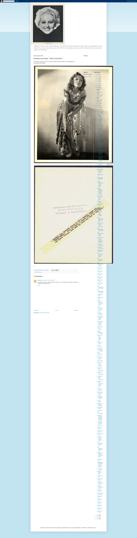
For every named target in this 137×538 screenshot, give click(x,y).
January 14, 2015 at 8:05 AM (48, 280)
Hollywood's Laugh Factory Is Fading (99, 438)
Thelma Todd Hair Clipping (100, 328)
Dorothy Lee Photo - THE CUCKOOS (100, 378)
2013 (97, 517)
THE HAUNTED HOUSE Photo (100, 255)
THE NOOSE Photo (100, 479)
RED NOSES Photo (100, 408)
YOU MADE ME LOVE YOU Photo (100, 350)
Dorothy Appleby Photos (99, 137)
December (99, 89)
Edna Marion (100, 360)
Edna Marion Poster (100, 358)
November (99, 92)
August (99, 100)
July (98, 101)
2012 (97, 518)
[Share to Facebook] (56, 270)
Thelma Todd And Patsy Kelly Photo (100, 125)
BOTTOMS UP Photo (100, 431)
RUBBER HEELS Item (99, 473)
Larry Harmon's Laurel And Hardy (100, 308)
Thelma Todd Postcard (100, 494)
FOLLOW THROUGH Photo (100, 483)
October (99, 95)
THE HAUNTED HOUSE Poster (100, 264)
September (99, 97)
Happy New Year (99, 428)
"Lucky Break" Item (100, 476)
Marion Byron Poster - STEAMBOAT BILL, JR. (100, 455)
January (99, 113)
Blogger (94, 527)
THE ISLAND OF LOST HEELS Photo (100, 318)
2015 (97, 87)
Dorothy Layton (99, 401)
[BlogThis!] (53, 270)
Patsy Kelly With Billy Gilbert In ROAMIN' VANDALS (100, 418)
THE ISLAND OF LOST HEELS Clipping (100, 323)
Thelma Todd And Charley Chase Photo (100, 337)
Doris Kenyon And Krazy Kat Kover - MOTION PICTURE (100, 159)
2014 (97, 515)
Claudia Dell (99, 426)
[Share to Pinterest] (58, 270)
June (98, 103)
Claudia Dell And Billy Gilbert (99, 423)
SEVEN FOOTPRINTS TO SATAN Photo (100, 165)
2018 (97, 81)
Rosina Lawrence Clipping (100, 313)
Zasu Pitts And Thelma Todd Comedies (100, 225)
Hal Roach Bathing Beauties (99, 404)
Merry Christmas (100, 413)
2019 (97, 80)
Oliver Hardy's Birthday (100, 251)
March (98, 109)
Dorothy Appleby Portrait (99, 115)
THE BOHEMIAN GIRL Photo (100, 229)
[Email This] (52, 270)
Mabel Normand (99, 353)
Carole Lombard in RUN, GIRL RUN (100, 219)
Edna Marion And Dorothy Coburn (100, 364)
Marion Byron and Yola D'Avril (100, 393)
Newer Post (36, 310)
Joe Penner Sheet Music (99, 208)
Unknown (39, 280)
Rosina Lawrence (100, 346)
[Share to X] (55, 270)
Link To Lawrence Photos (100, 389)
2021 (97, 76)
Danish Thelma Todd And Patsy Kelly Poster (100, 303)
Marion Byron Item (100, 460)
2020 (97, 78)
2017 (97, 83)
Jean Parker (99, 410)
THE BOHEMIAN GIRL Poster (100, 234)
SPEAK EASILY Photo (99, 133)
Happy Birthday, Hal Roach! (100, 332)
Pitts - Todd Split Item (99, 469)
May (98, 105)
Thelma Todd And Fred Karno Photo (100, 197)
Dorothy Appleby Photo (99, 129)
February (99, 111)
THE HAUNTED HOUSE (100, 259)
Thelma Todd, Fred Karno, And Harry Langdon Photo (100, 152)
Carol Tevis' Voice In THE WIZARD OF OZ (99, 214)
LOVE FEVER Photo (100, 205)
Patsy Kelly (99, 355)
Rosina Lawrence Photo (100, 342)
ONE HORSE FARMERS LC (100, 179)
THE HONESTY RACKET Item (100, 444)
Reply (38, 285)
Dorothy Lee (39, 272)
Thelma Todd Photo (100, 268)
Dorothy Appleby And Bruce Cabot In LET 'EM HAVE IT (100, 191)
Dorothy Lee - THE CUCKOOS (100, 369)
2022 (97, 74)
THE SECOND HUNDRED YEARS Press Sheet (100, 146)
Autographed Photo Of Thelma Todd (100, 120)
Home (56, 310)
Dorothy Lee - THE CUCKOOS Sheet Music (100, 384)
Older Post (76, 310)
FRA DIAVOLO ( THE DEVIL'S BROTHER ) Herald (100, 240)
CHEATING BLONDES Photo (100, 397)
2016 (97, 85)
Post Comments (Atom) (44, 312)
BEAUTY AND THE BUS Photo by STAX (100, 171)
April (98, 107)
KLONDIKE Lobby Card (100, 245)
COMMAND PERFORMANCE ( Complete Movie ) (100, 464)
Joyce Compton (99, 141)
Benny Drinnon (88, 74)
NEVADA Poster (99, 202)
